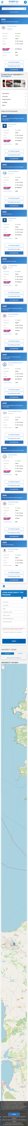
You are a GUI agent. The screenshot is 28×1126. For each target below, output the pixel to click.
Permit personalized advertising (14, 1123)
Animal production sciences (9, 261)
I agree (14, 1114)
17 (23, 586)
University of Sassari (12, 26)
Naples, (10, 365)
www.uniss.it (9, 29)
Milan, (9, 267)
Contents (5, 96)
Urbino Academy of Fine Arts (15, 411)
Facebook (7, 653)
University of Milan (12, 265)
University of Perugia (13, 549)
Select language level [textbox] (8, 618)
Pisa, (9, 126)
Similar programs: (9, 111)
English (17, 322)
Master (3, 19)
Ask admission (14, 69)
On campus (18, 33)
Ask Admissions (14, 158)
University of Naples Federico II (15, 362)
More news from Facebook (13, 657)
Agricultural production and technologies (13, 167)
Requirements (6, 99)
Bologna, (10, 316)
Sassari (8, 28)
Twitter (21, 653)
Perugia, (10, 551)
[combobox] (14, 615)
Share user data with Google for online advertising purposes (14, 1120)
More (3, 105)
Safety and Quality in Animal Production (12, 497)
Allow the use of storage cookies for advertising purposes (14, 1117)
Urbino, (10, 413)
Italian (16, 38)
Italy (11, 28)
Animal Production (7, 214)
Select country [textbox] (6, 615)
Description (5, 93)
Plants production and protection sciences (13, 450)
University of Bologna (13, 314)
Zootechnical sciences (7, 544)
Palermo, (10, 173)
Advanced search (14, 12)
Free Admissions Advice (14, 66)
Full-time (17, 36)
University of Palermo (13, 171)
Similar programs (15, 62)
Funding (4, 102)
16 (21, 586)
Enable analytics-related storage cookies (14, 1124)
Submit (14, 641)
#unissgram (6, 76)
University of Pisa (12, 124)
